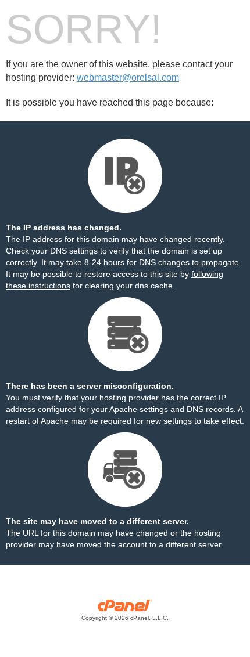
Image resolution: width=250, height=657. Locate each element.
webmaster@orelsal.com (128, 77)
